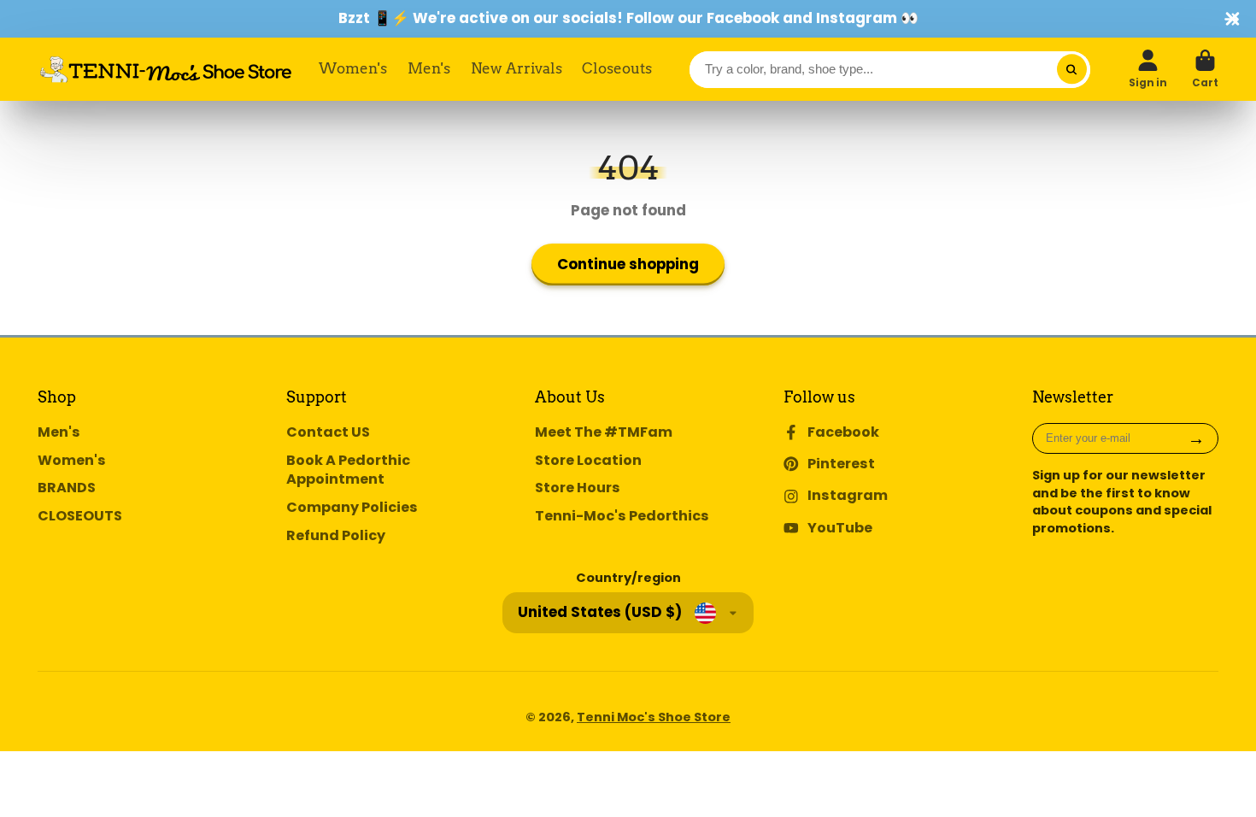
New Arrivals (516, 68)
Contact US (328, 432)
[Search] (1072, 70)
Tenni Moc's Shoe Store (654, 717)
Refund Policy (335, 535)
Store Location (588, 460)
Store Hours (577, 488)
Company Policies (352, 507)
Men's (429, 68)
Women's (353, 68)
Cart (1205, 69)
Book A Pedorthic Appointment (348, 470)
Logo (166, 69)
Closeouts (617, 68)
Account (1148, 69)
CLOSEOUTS (80, 516)
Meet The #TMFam (603, 432)
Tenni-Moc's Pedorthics (622, 516)
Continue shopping (628, 264)
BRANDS (67, 488)
